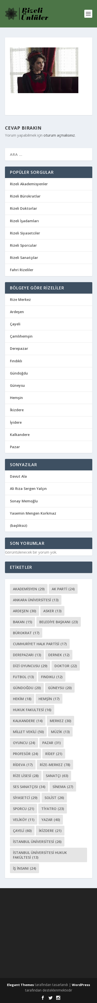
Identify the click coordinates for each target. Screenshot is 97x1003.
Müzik (60, 731)
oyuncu (24, 742)
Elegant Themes (20, 985)
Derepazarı (27, 654)
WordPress (81, 985)
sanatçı (57, 775)
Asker (52, 610)
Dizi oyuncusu (30, 665)
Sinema (62, 786)
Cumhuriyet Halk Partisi (40, 643)
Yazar (51, 819)
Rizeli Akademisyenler (29, 184)
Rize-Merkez (55, 764)
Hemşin (16, 397)
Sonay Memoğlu (24, 501)
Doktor (65, 665)
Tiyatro (52, 808)
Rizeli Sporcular (23, 245)
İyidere (16, 422)
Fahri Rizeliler (21, 269)
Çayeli (15, 324)
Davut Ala (18, 476)
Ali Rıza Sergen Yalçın (28, 488)
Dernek (58, 654)
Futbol (23, 676)
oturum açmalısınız (59, 135)
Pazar (15, 446)
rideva (23, 764)
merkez (60, 720)
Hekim (22, 698)
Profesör (25, 753)
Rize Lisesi (26, 775)
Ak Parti (63, 589)
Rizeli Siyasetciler (25, 233)
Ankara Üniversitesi (35, 600)
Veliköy (23, 819)
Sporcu (23, 808)
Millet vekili (28, 731)
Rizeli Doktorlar (23, 208)
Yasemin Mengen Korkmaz (33, 513)
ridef (53, 753)
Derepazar (19, 348)
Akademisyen (29, 589)
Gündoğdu (19, 373)
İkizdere (17, 409)
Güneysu (17, 385)
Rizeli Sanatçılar (24, 257)
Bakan (22, 621)
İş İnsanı (24, 868)
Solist (54, 797)
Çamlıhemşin (21, 336)
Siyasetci (25, 797)
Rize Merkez (20, 299)
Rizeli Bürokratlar (25, 196)
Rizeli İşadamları (24, 220)
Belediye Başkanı (58, 621)
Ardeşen (17, 311)
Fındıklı (16, 361)
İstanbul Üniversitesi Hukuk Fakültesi (40, 855)
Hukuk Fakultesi (32, 709)
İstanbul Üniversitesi (37, 841)
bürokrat (26, 632)
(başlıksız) (18, 525)
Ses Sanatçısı (29, 786)
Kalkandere (20, 434)
